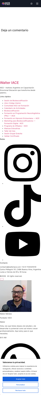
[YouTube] (22, 260)
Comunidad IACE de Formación (16, 106)
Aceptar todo (20, 379)
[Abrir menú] (37, 3)
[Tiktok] (22, 226)
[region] (20, 377)
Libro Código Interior (12, 103)
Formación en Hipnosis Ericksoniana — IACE (21, 118)
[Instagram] (22, 183)
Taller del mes (9, 131)
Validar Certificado (11, 136)
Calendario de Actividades (14, 108)
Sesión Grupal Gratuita (13, 133)
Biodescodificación (11, 111)
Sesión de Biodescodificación (16, 100)
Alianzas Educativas (12, 128)
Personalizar (20, 385)
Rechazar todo (20, 390)
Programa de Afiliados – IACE (16, 126)
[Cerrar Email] (2, 279)
